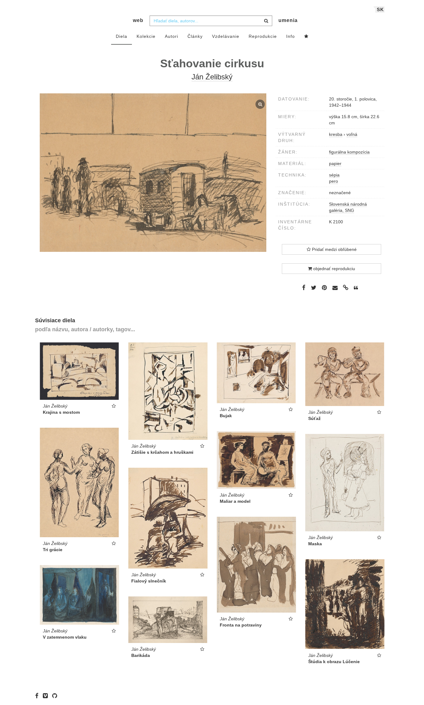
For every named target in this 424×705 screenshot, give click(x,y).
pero (333, 181)
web (138, 20)
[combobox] (211, 21)
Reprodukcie (263, 36)
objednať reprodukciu (333, 268)
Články (195, 36)
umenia (288, 20)
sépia (334, 174)
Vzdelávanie (225, 36)
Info (290, 36)
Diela (121, 36)
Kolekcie (146, 36)
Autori (171, 36)
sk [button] (380, 9)
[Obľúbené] (306, 37)
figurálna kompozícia (349, 151)
